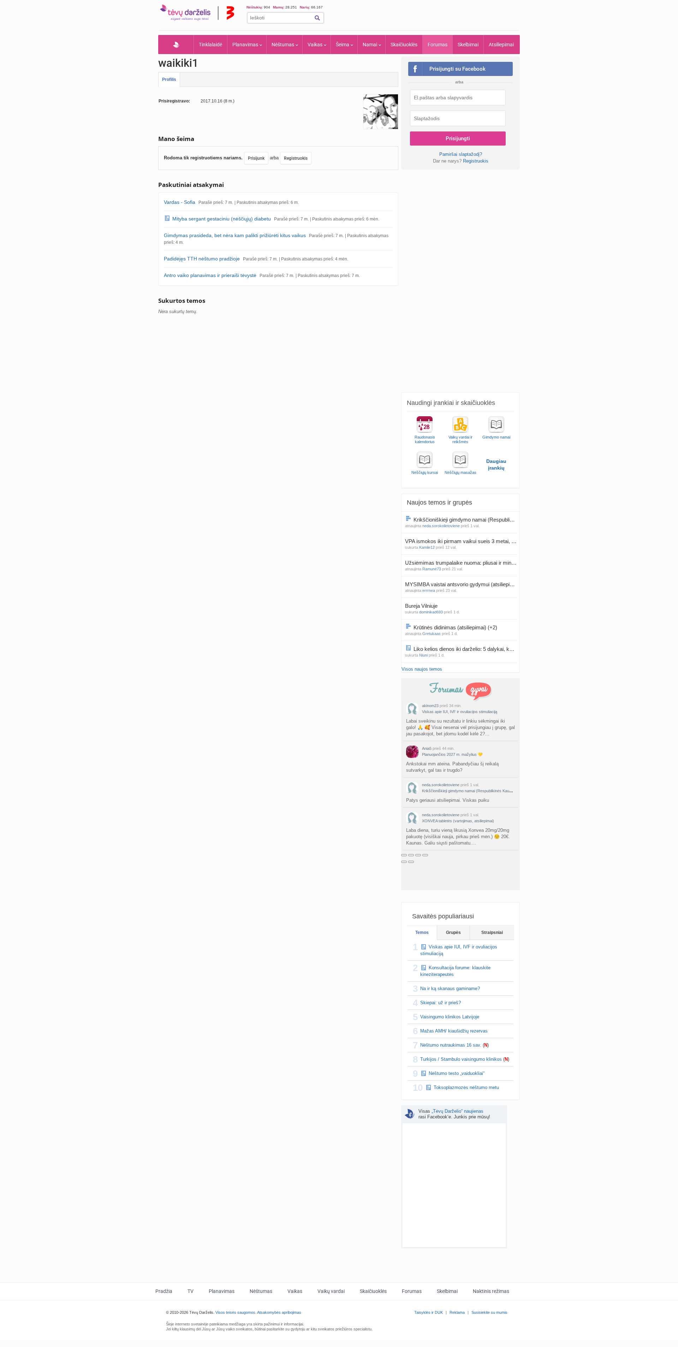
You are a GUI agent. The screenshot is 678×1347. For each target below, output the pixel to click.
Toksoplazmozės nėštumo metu (466, 1087)
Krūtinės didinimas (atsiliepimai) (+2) (455, 627)
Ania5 (427, 748)
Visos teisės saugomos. (235, 1312)
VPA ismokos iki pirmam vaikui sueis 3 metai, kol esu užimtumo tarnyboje (461, 541)
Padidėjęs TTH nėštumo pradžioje (202, 258)
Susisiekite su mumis (489, 1312)
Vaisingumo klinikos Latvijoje (449, 1016)
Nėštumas (283, 44)
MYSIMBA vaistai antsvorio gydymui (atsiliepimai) (461, 584)
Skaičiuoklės (404, 44)
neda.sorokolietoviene (441, 526)
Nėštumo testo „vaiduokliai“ (456, 1073)
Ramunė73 (431, 569)
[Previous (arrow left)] (404, 862)
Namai (370, 44)
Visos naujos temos (422, 669)
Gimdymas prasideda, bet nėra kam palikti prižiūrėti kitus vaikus (235, 235)
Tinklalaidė (210, 44)
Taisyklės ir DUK (428, 1312)
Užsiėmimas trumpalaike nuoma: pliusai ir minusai (461, 563)
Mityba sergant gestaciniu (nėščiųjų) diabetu (221, 219)
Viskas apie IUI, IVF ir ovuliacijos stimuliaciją (459, 712)
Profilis (169, 79)
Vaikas (315, 44)
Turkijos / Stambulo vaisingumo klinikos (461, 1059)
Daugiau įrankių (496, 464)
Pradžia (176, 44)
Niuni (423, 655)
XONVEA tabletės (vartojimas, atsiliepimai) (458, 821)
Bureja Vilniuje (422, 606)
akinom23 (430, 706)
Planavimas (245, 44)
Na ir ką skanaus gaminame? (450, 988)
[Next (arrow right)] (411, 862)
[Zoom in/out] (425, 855)
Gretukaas (431, 633)
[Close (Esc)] (404, 855)
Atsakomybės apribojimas (279, 1312)
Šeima (342, 44)
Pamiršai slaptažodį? (460, 154)
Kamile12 (427, 547)
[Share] (411, 855)
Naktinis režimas (491, 1291)
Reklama (457, 1312)
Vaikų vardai (331, 1291)
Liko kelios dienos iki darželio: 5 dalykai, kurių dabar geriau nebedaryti (465, 649)
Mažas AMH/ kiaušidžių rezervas (454, 1031)
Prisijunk (256, 158)
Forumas (437, 44)
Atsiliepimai (501, 44)
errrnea (428, 590)
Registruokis (296, 158)
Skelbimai (468, 44)
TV (191, 1291)
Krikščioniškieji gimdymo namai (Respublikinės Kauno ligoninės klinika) (465, 520)
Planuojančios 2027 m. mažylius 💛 (452, 754)
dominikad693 (431, 612)
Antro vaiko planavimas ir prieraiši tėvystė (210, 275)
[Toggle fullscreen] (418, 855)
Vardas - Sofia (179, 202)
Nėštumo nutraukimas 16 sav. (450, 1045)
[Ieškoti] (317, 17)
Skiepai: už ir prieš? (440, 1002)
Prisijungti (458, 138)
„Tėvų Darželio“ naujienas (457, 1111)
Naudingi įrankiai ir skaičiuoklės (451, 402)
